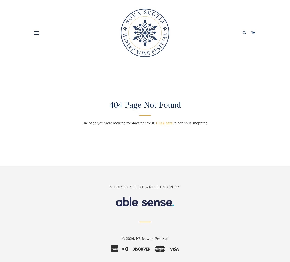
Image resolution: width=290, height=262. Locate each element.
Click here (164, 123)
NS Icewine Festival (152, 238)
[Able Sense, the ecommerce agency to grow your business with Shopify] (145, 205)
